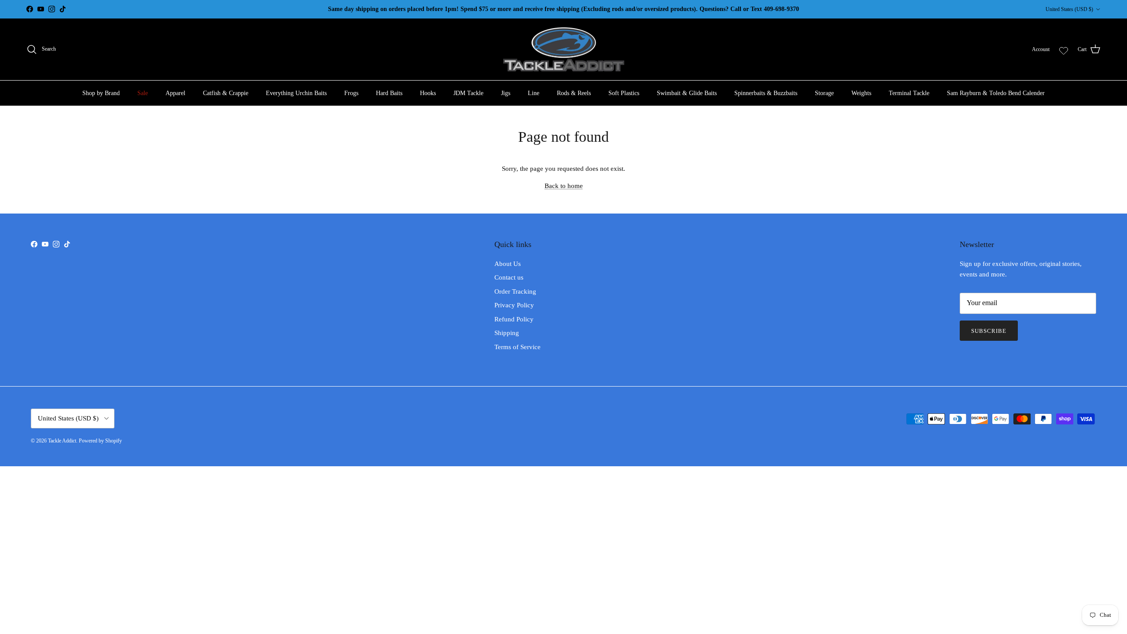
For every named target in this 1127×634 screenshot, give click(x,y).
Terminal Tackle (909, 93)
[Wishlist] (1063, 49)
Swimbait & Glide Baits (687, 93)
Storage (824, 93)
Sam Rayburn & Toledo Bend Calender (996, 93)
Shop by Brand (101, 93)
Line (533, 93)
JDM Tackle (468, 93)
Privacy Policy (514, 305)
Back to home (564, 185)
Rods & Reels (574, 93)
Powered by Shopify (100, 441)
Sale (142, 93)
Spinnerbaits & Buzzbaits (765, 93)
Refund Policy (514, 319)
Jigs (505, 93)
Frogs (351, 93)
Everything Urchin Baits (296, 93)
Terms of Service (517, 346)
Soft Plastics (623, 93)
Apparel (175, 93)
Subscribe (988, 331)
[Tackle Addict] (563, 49)
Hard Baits (389, 93)
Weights (861, 93)
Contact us (508, 277)
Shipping (506, 332)
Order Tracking (515, 291)
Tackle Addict (62, 441)
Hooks (428, 93)
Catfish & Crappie (225, 93)
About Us (507, 263)
